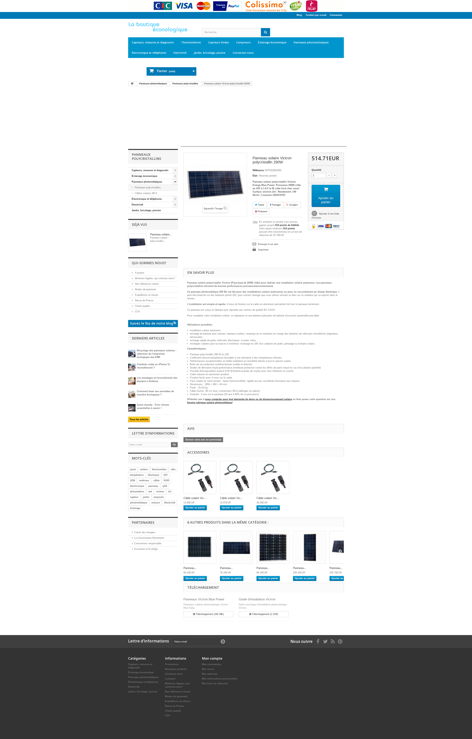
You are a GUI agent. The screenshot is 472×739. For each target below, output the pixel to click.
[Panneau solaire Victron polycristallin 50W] (272, 547)
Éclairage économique (272, 42)
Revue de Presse (143, 300)
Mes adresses (209, 674)
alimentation (137, 491)
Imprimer (263, 249)
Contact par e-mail (316, 15)
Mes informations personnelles (219, 678)
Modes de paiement (145, 289)
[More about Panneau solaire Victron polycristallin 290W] (137, 242)
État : (255, 175)
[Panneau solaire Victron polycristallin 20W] (199, 547)
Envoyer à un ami (268, 244)
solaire (144, 469)
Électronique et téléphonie (149, 52)
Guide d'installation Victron (257, 599)
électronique (137, 486)
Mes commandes (211, 664)
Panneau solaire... (161, 234)
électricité (169, 502)
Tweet (260, 204)
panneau (153, 486)
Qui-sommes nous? (149, 263)
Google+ (293, 204)
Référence (258, 170)
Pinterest (262, 211)
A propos (139, 272)
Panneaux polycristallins (147, 187)
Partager (276, 204)
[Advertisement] (236, 118)
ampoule (159, 497)
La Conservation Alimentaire (149, 537)
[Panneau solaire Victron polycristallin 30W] (236, 547)
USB (132, 480)
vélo (173, 469)
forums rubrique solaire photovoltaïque (209, 402)
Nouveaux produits (176, 669)
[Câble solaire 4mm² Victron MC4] (199, 477)
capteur (134, 497)
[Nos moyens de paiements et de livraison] (236, 6)
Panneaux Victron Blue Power (203, 599)
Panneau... (189, 568)
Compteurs (243, 42)
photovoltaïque (138, 502)
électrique (153, 475)
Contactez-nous (243, 52)
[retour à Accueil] (132, 83)
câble (156, 480)
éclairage (135, 508)
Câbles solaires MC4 (145, 193)
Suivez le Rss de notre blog (151, 323)
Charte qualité (142, 306)
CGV (137, 311)
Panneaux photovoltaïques (311, 42)
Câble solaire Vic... (194, 498)
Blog (299, 15)
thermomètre (159, 469)
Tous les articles (139, 419)
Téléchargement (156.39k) (209, 614)
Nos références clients (146, 283)
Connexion (336, 15)
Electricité (179, 52)
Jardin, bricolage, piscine (209, 52)
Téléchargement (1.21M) (264, 614)
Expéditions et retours (146, 295)
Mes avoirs (208, 669)
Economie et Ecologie (146, 549)
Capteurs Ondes (218, 42)
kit (169, 491)
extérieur (144, 480)
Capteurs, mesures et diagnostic (153, 42)
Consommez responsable (147, 543)
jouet (133, 469)
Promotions (171, 664)
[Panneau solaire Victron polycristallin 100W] (309, 547)
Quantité (316, 170)
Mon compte (212, 658)
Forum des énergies (144, 532)
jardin (146, 497)
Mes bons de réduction (215, 683)
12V (165, 475)
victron (160, 491)
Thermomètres (191, 42)
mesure (155, 502)
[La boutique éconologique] (162, 27)
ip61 (164, 486)
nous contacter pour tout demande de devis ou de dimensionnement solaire (248, 399)
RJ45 (166, 480)
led (150, 491)
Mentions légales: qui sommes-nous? (154, 278)
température (137, 475)
